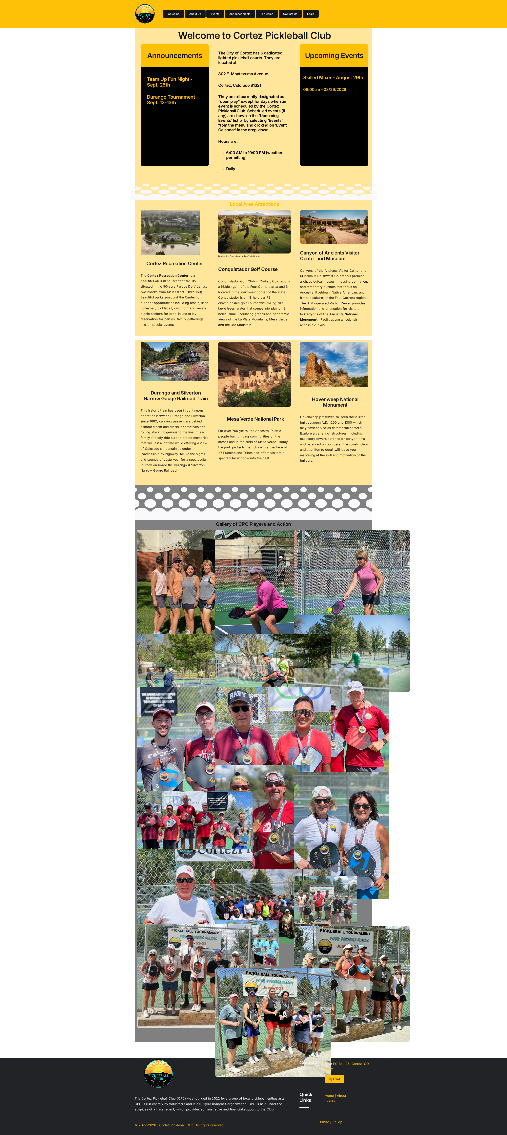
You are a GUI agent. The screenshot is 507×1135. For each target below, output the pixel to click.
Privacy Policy (331, 1122)
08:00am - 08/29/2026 (324, 89)
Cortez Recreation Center (174, 263)
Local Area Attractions (254, 204)
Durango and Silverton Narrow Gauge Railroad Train (176, 395)
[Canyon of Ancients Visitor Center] (334, 212)
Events (330, 1101)
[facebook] (301, 1088)
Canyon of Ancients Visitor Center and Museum (330, 255)
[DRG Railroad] (175, 343)
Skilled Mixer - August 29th (333, 77)
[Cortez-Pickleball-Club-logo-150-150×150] (158, 1061)
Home (329, 1096)
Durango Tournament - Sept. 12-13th (172, 100)
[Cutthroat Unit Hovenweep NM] (334, 343)
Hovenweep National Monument (335, 402)
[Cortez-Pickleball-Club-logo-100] (145, 6)
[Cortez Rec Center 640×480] (170, 212)
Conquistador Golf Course (247, 269)
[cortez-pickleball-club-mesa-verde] (254, 343)
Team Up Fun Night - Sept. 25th (170, 82)
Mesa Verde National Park (255, 419)
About (341, 1096)
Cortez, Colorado (274, 281)
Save (321, 325)
